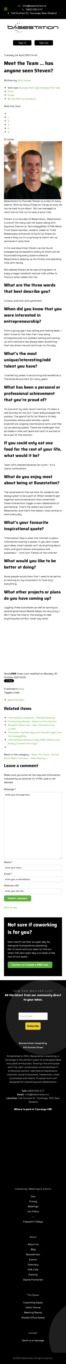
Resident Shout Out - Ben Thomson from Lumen (31, 727)
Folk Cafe (33, 1269)
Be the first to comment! (22, 99)
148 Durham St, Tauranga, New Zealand (34, 13)
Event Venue (33, 1307)
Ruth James (24, 80)
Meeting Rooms (33, 1312)
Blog (21, 689)
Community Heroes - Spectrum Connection (32, 721)
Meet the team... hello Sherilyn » (29, 758)
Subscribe (33, 1026)
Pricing (33, 1201)
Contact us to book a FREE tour (30, 965)
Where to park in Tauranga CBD (33, 1109)
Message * (10, 789)
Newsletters (33, 1254)
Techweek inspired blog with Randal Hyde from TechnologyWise (35, 734)
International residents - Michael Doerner (31, 718)
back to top (10, 907)
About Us (33, 1244)
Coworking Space (33, 1302)
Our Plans (33, 1211)
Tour (33, 1196)
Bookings (33, 1206)
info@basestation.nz (34, 6)
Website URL (11, 885)
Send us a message (33, 1340)
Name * (8, 862)
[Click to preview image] (33, 170)
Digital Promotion (33, 1280)
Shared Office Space (33, 1317)
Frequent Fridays (33, 1222)
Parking (33, 1274)
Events (33, 1259)
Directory (33, 1265)
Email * (8, 874)
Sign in (22, 43)
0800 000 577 (34, 9)
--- (33, 1216)
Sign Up (43, 43)
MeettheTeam (16, 700)
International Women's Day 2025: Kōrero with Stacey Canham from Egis (34, 741)
